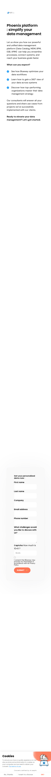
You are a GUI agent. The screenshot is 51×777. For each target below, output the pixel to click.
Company (19, 500)
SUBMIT (20, 570)
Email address (21, 509)
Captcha (18, 545)
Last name (19, 491)
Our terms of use (15, 766)
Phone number (21, 518)
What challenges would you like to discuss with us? (25, 530)
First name (19, 482)
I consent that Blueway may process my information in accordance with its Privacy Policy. (24, 562)
